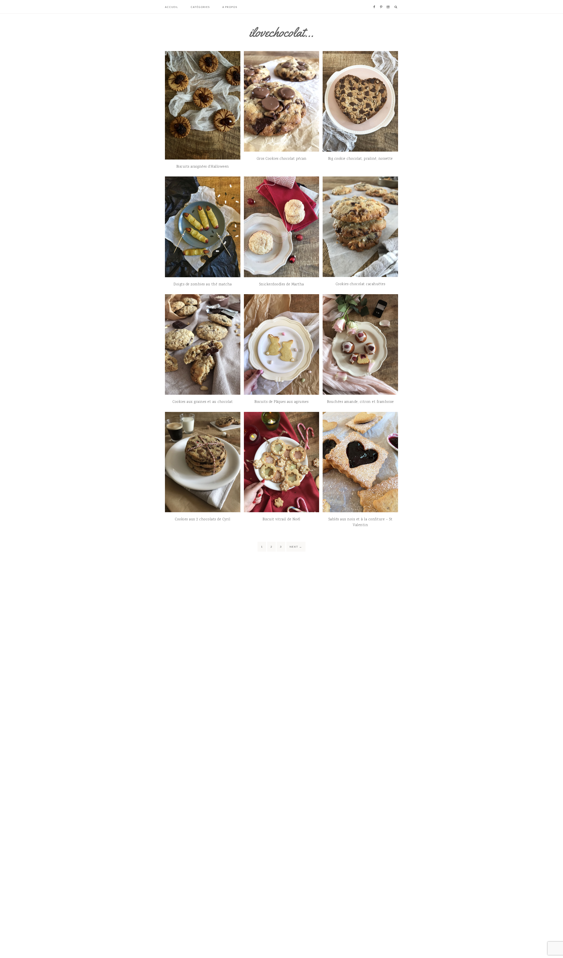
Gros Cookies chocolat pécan (282, 159)
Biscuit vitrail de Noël (281, 519)
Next (296, 546)
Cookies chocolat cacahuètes (360, 284)
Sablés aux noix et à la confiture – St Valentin (360, 522)
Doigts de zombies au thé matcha (203, 284)
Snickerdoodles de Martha (281, 284)
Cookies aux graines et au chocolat (202, 402)
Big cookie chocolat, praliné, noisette (360, 159)
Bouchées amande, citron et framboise (360, 402)
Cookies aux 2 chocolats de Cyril (202, 519)
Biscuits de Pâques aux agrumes (281, 402)
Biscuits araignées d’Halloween (202, 166)
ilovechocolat (281, 32)
